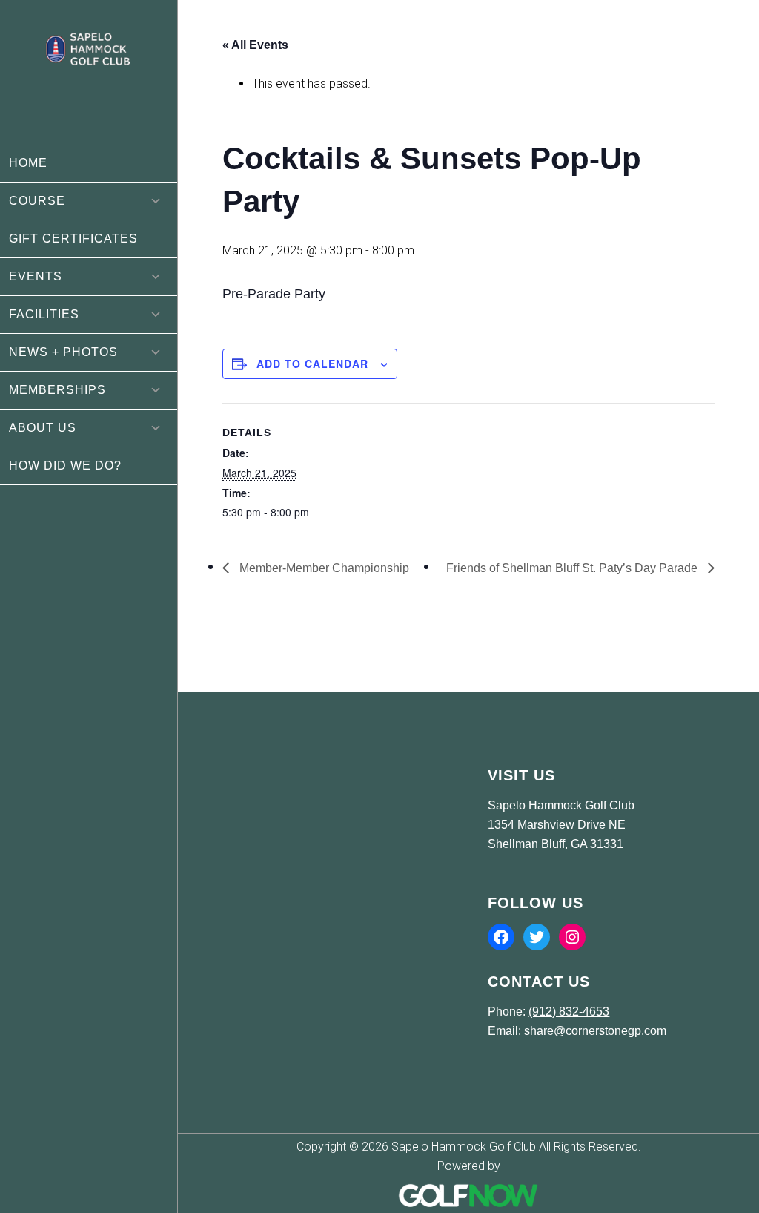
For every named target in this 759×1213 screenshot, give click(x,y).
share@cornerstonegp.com (595, 1031)
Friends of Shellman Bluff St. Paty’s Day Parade (573, 568)
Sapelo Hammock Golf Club (88, 83)
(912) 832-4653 (568, 1011)
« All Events (255, 45)
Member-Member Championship (322, 568)
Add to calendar (312, 363)
